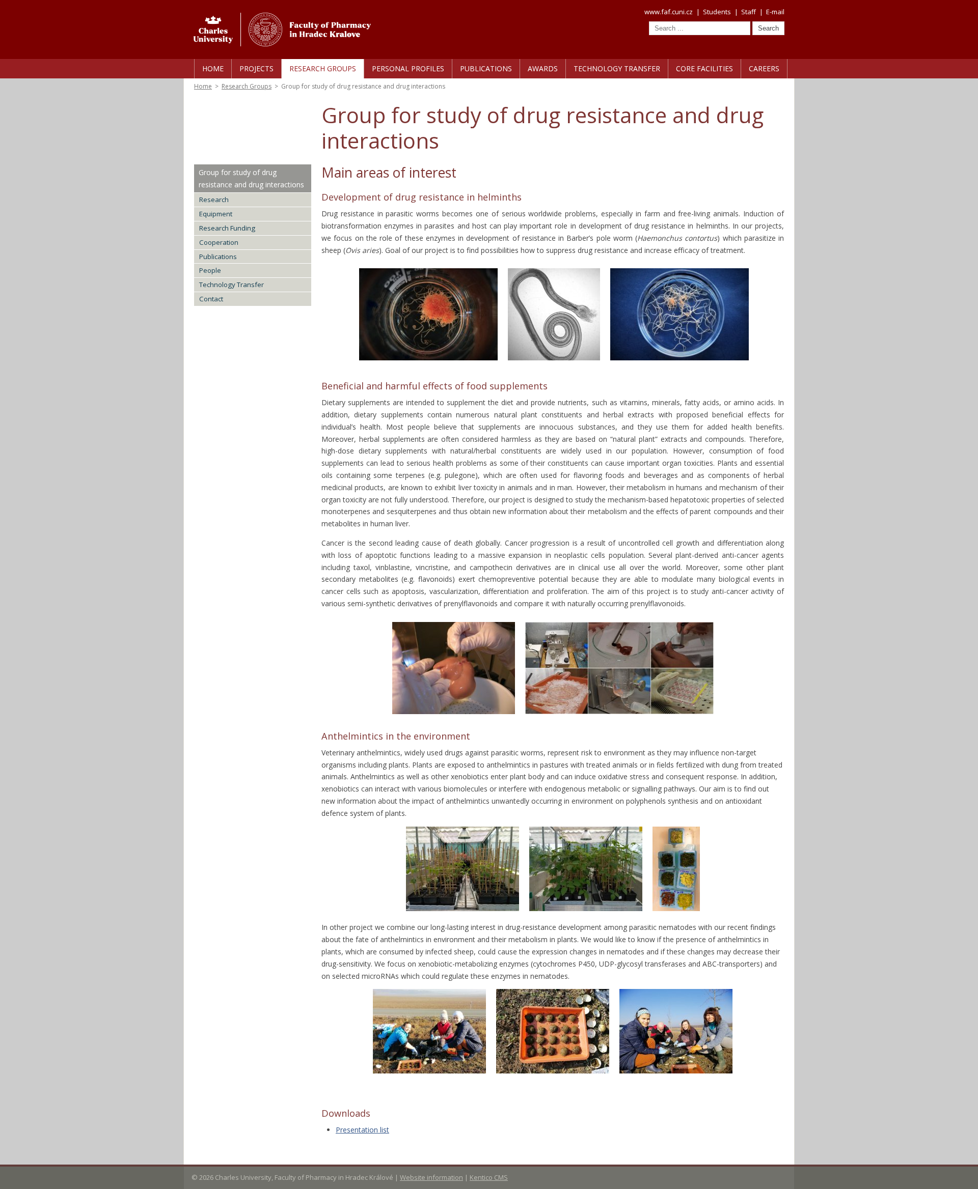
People (210, 270)
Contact (211, 298)
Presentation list (362, 1130)
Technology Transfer (617, 68)
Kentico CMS (489, 1177)
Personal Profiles (408, 68)
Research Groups (322, 68)
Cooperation (218, 242)
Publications (486, 68)
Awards (543, 68)
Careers (764, 68)
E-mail (775, 11)
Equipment (215, 213)
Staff (748, 11)
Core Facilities (704, 68)
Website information (431, 1177)
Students (717, 11)
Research (214, 199)
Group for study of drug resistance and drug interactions (251, 178)
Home (213, 68)
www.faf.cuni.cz (668, 11)
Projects (256, 68)
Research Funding (227, 228)
